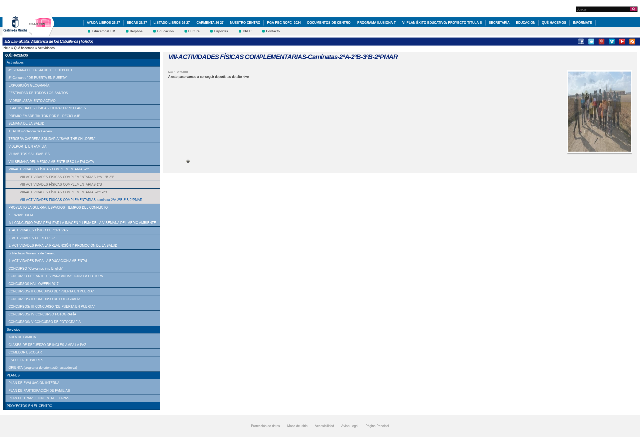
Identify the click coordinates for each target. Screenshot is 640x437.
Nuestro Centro (245, 23)
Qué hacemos (24, 48)
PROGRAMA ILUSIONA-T (376, 23)
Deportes (221, 31)
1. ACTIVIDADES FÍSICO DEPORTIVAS (38, 230)
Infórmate (582, 23)
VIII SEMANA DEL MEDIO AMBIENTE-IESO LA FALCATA (51, 162)
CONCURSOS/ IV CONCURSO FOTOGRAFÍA (42, 314)
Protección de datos (265, 426)
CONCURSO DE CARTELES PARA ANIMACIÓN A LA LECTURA (55, 276)
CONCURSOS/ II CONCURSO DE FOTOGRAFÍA (44, 299)
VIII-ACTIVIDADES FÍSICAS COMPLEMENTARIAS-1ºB (61, 184)
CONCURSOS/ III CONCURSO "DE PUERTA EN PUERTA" (51, 306)
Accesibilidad (324, 426)
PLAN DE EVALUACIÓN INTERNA (34, 383)
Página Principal (377, 426)
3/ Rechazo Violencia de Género (31, 253)
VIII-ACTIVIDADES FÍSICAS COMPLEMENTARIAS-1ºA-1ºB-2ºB (67, 177)
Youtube (622, 42)
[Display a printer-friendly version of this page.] (188, 161)
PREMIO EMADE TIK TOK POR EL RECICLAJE (44, 116)
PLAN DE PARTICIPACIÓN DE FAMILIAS (39, 390)
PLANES (13, 375)
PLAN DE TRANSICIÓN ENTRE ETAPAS (38, 398)
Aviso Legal (349, 426)
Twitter (591, 42)
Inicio (6, 48)
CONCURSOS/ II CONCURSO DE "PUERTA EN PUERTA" (51, 291)
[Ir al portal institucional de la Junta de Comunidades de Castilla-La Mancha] (21, 33)
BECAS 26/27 (137, 23)
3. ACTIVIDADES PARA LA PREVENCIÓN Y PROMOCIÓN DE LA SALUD (62, 245)
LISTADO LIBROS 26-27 (172, 23)
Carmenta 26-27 (210, 23)
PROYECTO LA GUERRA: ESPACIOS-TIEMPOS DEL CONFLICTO (58, 207)
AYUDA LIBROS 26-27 (103, 23)
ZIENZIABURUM (20, 215)
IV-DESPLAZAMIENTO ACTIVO (32, 101)
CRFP (247, 31)
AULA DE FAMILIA (22, 337)
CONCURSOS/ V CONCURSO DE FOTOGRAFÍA (44, 322)
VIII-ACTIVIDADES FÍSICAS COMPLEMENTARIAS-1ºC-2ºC (64, 192)
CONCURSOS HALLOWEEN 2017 (33, 284)
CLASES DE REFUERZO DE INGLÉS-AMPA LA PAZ (47, 345)
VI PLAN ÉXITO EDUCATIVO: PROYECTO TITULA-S (442, 23)
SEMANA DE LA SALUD (26, 123)
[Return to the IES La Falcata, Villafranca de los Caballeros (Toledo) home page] (41, 33)
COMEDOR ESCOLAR (25, 352)
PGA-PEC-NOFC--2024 (284, 23)
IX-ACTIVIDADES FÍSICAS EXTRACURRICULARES (47, 108)
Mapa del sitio (297, 426)
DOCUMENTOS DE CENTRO (328, 23)
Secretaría (499, 23)
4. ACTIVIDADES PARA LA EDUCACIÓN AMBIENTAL (48, 261)
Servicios (13, 329)
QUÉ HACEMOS (554, 23)
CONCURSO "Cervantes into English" (35, 268)
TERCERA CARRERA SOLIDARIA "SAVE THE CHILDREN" (52, 139)
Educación (525, 23)
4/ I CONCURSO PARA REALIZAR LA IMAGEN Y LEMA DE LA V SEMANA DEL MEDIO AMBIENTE (82, 223)
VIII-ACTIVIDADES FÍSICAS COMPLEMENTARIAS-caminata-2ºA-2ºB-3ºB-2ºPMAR (81, 200)
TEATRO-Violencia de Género (30, 131)
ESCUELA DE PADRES (25, 360)
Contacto (273, 31)
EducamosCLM (103, 31)
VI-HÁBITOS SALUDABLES (29, 154)
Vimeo (612, 42)
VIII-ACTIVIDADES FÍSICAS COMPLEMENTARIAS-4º (49, 169)
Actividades (46, 48)
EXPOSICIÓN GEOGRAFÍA (29, 85)
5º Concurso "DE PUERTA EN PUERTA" (38, 78)
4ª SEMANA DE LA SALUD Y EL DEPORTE (40, 70)
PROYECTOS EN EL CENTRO (29, 406)
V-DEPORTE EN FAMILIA (27, 146)
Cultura (194, 31)
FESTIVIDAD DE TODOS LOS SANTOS (38, 93)
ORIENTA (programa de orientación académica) (42, 367)
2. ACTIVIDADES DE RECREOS (32, 238)
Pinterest (601, 42)
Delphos (136, 31)
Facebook (581, 42)
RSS (632, 42)
